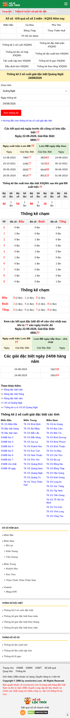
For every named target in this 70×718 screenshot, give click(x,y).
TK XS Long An (54, 482)
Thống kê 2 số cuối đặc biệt (18, 610)
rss (22, 712)
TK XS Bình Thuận (55, 446)
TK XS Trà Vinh (54, 507)
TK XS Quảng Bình (33, 464)
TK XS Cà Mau (53, 451)
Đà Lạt (9, 545)
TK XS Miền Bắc (9, 424)
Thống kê (20, 671)
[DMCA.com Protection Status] (38, 713)
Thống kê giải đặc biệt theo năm (21, 627)
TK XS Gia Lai (31, 442)
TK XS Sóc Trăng (55, 486)
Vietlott (7, 587)
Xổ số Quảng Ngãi (13, 403)
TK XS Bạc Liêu (54, 428)
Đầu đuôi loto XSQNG (17, 66)
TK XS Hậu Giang (55, 473)
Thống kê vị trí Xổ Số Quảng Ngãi (21, 407)
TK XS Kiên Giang (55, 477)
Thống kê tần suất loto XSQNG (52, 53)
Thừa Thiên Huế (56, 30)
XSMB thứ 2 (7, 437)
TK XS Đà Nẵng (31, 428)
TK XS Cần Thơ (54, 455)
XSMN (29, 667)
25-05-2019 (9, 175)
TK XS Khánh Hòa (33, 446)
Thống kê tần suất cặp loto (18, 650)
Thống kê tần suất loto (16, 645)
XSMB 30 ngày (8, 468)
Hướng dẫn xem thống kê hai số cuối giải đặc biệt (27, 120)
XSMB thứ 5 (7, 451)
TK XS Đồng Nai (54, 464)
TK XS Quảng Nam (33, 468)
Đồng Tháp (30, 30)
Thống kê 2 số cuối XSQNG (17, 44)
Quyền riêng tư (43, 676)
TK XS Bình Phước (56, 442)
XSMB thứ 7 (7, 459)
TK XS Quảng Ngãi (33, 473)
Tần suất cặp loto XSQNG (17, 60)
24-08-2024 (20, 369)
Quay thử (8, 671)
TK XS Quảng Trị (32, 477)
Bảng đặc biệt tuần (13, 389)
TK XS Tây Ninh (54, 490)
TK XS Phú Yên (31, 459)
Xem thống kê (11, 112)
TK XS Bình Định (32, 424)
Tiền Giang (12, 557)
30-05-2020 (9, 169)
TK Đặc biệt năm (9, 433)
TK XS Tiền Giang (55, 495)
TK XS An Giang (54, 424)
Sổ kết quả (50, 667)
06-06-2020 (61, 169)
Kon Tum (11, 574)
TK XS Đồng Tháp (55, 468)
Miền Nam (9, 541)
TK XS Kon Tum (32, 451)
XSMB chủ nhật (8, 464)
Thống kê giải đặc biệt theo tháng (21, 622)
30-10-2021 (61, 163)
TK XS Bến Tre (54, 433)
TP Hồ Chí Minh (29, 36)
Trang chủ (8, 667)
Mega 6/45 (11, 591)
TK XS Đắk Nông (32, 437)
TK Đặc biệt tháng (10, 428)
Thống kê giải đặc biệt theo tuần (21, 616)
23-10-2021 (9, 163)
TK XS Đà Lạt (53, 459)
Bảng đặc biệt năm (13, 398)
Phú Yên (56, 25)
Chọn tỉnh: (6, 85)
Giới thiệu (8, 676)
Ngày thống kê (8, 97)
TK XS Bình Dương (56, 437)
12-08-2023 (9, 157)
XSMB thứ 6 (7, 455)
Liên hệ (56, 676)
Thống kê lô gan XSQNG (52, 60)
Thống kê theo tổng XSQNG (52, 66)
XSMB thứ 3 (7, 442)
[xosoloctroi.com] (10, 3)
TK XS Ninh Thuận (33, 455)
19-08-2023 (61, 157)
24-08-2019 (20, 375)
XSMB (19, 667)
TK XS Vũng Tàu (54, 516)
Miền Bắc (8, 25)
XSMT (38, 667)
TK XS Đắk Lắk (31, 433)
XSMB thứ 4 (7, 446)
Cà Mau (29, 25)
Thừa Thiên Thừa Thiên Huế (21, 580)
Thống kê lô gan (12, 656)
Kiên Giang (12, 551)
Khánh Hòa (12, 568)
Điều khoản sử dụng (24, 676)
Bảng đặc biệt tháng (14, 394)
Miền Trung (10, 564)
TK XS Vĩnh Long (55, 511)
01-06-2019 (61, 175)
